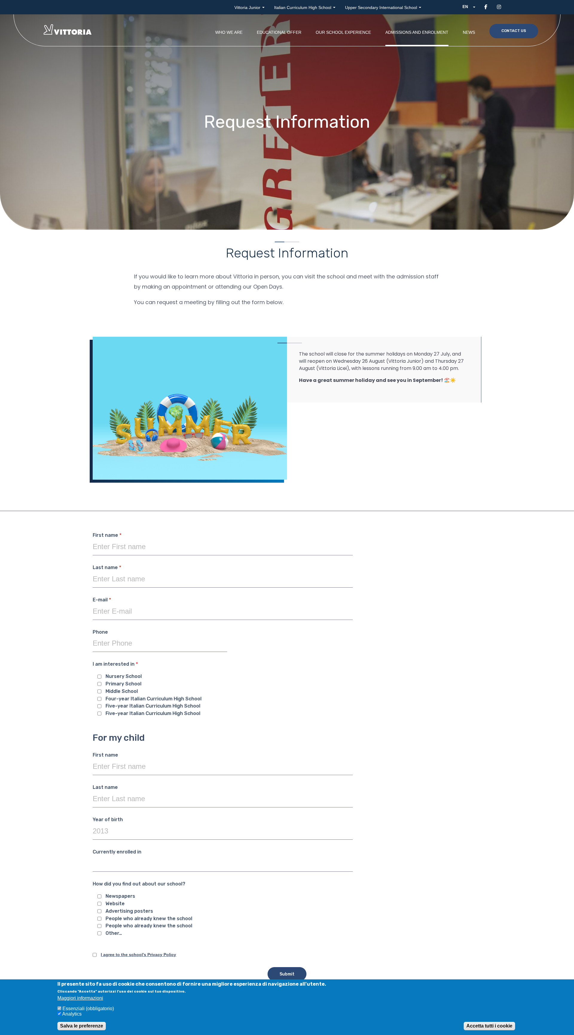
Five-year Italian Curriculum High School (153, 706)
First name (105, 535)
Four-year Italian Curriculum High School (153, 699)
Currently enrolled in (117, 852)
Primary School (123, 684)
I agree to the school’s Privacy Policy (138, 954)
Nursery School (124, 676)
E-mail (100, 600)
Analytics (72, 1013)
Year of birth (108, 819)
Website (115, 903)
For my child (119, 738)
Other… (114, 933)
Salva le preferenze (81, 1025)
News (469, 32)
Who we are (228, 32)
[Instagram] (499, 7)
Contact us (513, 30)
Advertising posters (129, 911)
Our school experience (343, 32)
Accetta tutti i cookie (489, 1025)
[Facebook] (485, 7)
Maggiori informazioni (80, 998)
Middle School (122, 691)
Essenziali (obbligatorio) (88, 1008)
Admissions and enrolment (416, 32)
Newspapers (120, 896)
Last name (105, 567)
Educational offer (279, 32)
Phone (100, 632)
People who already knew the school (149, 918)
